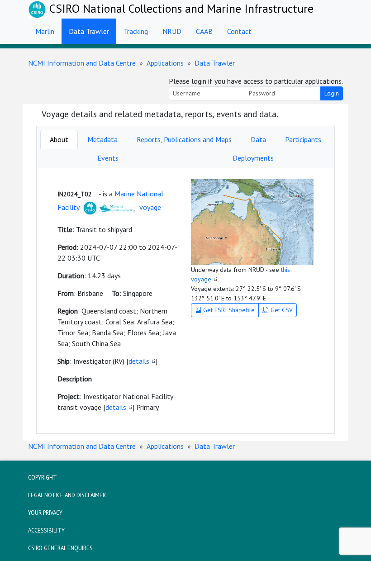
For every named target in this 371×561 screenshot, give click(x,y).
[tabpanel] (185, 300)
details (138, 361)
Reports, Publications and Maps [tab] (184, 139)
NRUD (171, 31)
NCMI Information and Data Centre (82, 62)
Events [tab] (108, 157)
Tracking (136, 31)
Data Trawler (89, 31)
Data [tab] (258, 139)
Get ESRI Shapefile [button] (228, 310)
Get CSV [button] (281, 310)
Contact (239, 31)
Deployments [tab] (253, 157)
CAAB (204, 31)
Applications (165, 62)
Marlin (44, 31)
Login (331, 93)
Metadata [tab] (102, 139)
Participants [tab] (303, 139)
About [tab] (59, 139)
